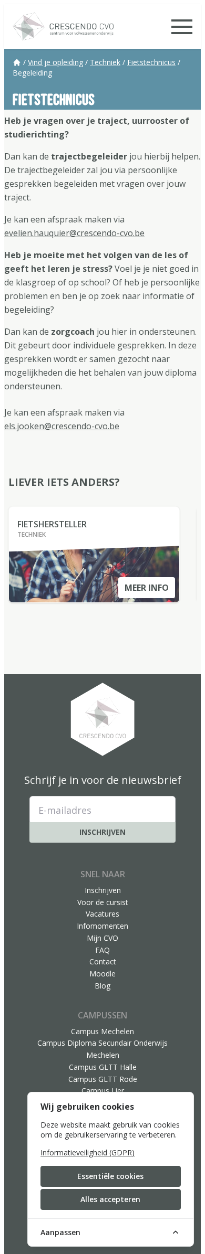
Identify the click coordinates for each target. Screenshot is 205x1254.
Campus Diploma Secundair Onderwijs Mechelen (102, 1049)
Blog (102, 986)
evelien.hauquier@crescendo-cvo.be (74, 233)
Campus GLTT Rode (102, 1079)
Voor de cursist (102, 902)
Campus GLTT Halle (103, 1067)
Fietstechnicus (151, 62)
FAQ (102, 950)
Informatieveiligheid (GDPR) (87, 1152)
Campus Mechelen (102, 1031)
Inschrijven (102, 832)
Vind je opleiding (55, 62)
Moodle (102, 974)
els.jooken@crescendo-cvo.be (61, 426)
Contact (102, 961)
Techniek (105, 62)
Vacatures (102, 914)
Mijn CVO (102, 938)
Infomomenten (102, 926)
